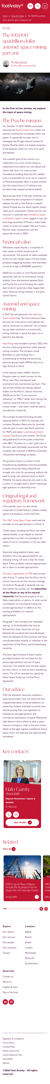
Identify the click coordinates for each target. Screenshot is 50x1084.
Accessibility (8, 1059)
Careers (6, 952)
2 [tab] (7, 909)
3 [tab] (10, 909)
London (29, 947)
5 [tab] (16, 909)
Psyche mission (23, 129)
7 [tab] (21, 909)
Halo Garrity (20, 62)
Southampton (31, 963)
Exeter (28, 942)
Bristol (28, 937)
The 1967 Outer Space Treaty (17, 520)
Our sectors (9, 931)
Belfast (28, 931)
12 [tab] (35, 909)
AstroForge (8, 343)
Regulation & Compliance (13, 1038)
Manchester (30, 952)
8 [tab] (24, 909)
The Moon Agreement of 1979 (17, 573)
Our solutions (9, 947)
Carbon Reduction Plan (12, 1055)
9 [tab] (27, 909)
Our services (9, 937)
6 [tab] (18, 909)
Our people (8, 942)
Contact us (8, 976)
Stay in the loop (10, 992)
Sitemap (6, 1063)
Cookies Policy (9, 1046)
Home (5, 16)
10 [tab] (29, 909)
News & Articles (17, 16)
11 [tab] (32, 909)
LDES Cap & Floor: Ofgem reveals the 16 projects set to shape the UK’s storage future (22, 887)
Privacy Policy (8, 1042)
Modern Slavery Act (11, 1050)
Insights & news (10, 986)
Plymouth (29, 958)
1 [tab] (4, 909)
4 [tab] (13, 909)
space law (21, 506)
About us (7, 981)
